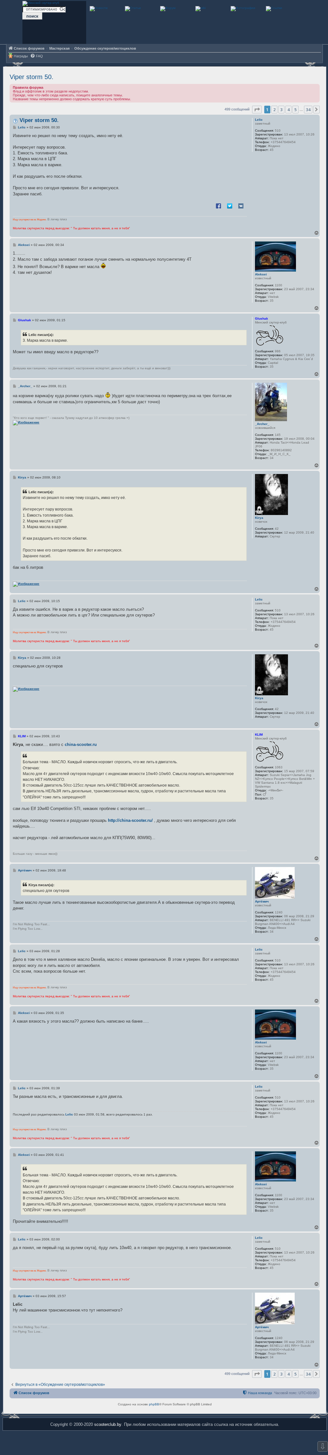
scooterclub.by (107, 1424)
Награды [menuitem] (21, 56)
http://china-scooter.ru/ (130, 820)
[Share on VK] (241, 205)
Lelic (259, 119)
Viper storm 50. (31, 76)
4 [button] (288, 109)
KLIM (259, 734)
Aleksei (261, 274)
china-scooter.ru (81, 744)
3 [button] (281, 109)
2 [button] (274, 109)
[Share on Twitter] (230, 205)
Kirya (259, 517)
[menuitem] (36, 56)
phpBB (154, 1404)
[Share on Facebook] (218, 205)
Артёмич (262, 901)
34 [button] (308, 109)
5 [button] (295, 109)
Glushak (261, 318)
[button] (257, 109)
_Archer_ (262, 424)
